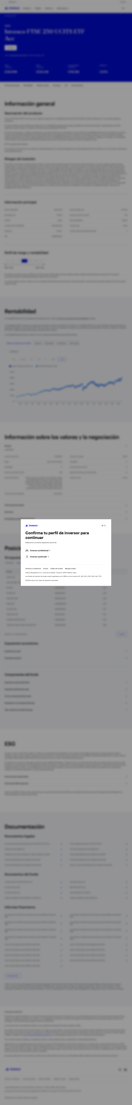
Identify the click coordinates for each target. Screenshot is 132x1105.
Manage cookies (70, 568)
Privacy (45, 568)
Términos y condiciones (33, 568)
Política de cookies (57, 568)
